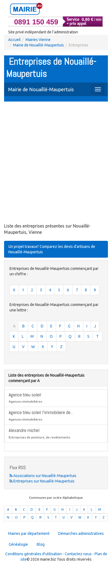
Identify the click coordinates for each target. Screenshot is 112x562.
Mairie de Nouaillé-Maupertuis (38, 45)
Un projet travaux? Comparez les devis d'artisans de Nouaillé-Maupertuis (51, 249)
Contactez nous (78, 554)
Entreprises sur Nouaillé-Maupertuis (43, 481)
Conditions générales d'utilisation (33, 554)
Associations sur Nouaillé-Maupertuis (44, 475)
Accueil (14, 39)
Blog (41, 544)
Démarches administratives (81, 533)
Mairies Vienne (38, 39)
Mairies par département (28, 533)
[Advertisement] (56, 163)
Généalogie (18, 544)
